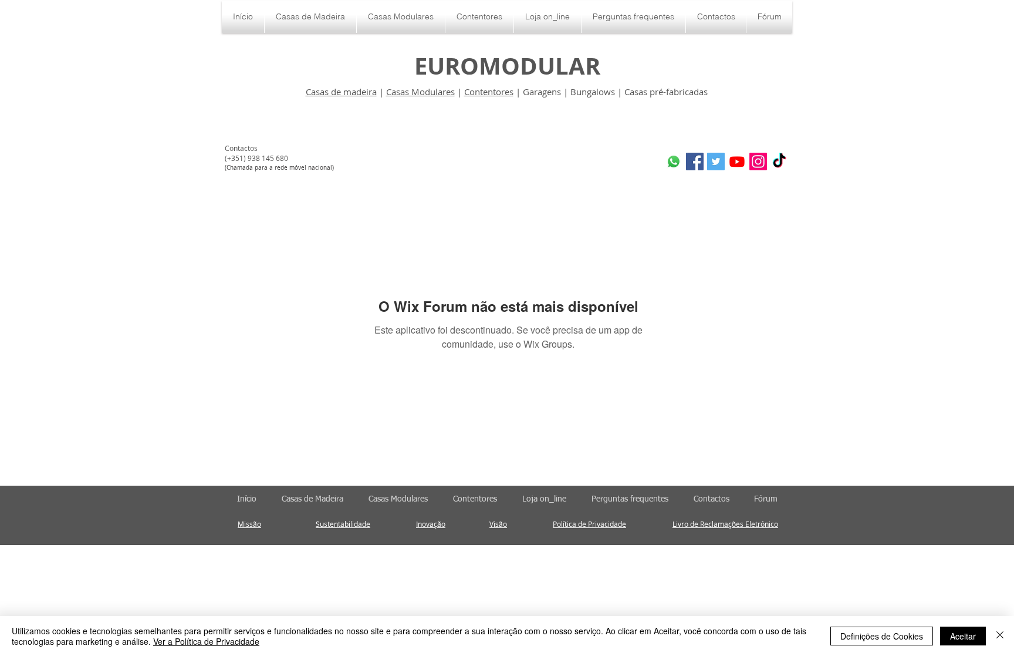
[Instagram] (758, 161)
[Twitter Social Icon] (716, 161)
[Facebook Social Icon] (695, 161)
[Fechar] (1000, 636)
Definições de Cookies (881, 636)
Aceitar (963, 636)
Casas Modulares (420, 91)
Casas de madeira (341, 91)
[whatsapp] (673, 161)
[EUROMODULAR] (737, 161)
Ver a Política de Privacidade (206, 641)
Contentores (488, 91)
